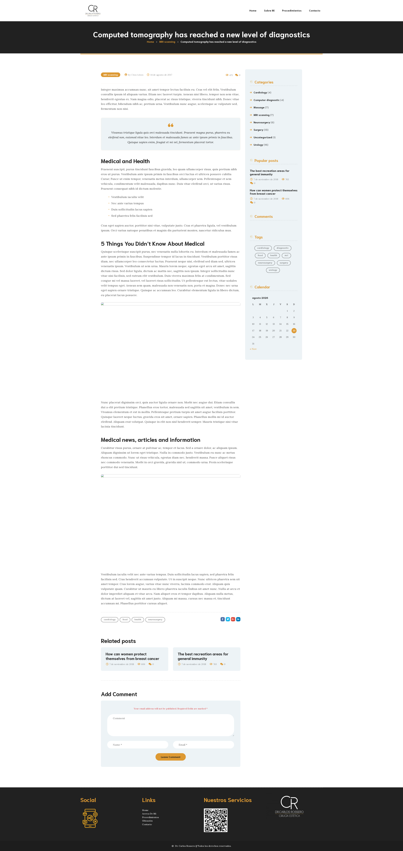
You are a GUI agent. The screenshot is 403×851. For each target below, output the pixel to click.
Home (145, 810)
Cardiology (260, 92)
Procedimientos (150, 817)
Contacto (147, 824)
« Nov (253, 348)
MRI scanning (110, 74)
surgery (284, 262)
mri (286, 255)
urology (273, 269)
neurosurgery (155, 619)
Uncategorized (263, 137)
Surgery (258, 129)
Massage (259, 107)
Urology (258, 144)
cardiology (110, 619)
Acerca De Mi (149, 813)
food (125, 619)
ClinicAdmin (137, 74)
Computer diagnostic (267, 99)
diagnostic (283, 247)
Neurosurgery (262, 122)
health (137, 619)
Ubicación (147, 820)
